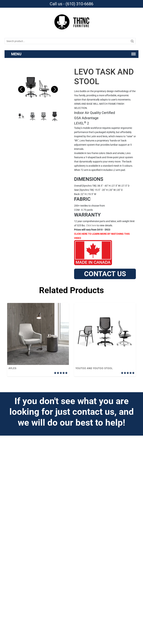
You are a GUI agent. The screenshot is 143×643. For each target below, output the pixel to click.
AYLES (12, 368)
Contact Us (105, 274)
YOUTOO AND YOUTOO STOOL (94, 368)
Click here (91, 225)
